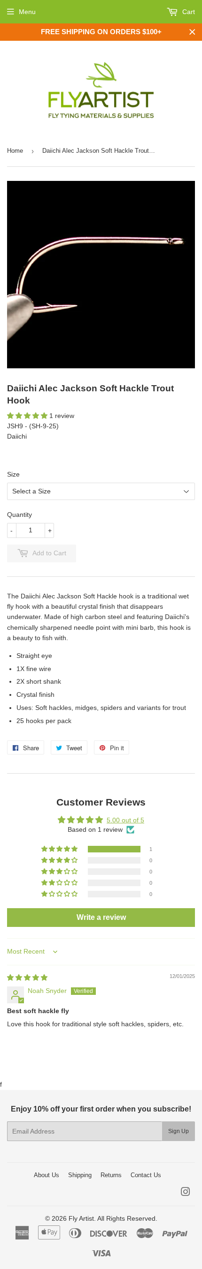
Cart (187, 11)
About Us (46, 1175)
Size (13, 474)
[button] (28, 415)
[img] (27, 977)
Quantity (19, 514)
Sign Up (178, 1131)
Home (15, 150)
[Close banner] (192, 32)
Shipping (80, 1175)
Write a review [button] (101, 917)
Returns (111, 1175)
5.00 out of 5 (125, 820)
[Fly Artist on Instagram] (185, 1193)
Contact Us (146, 1175)
